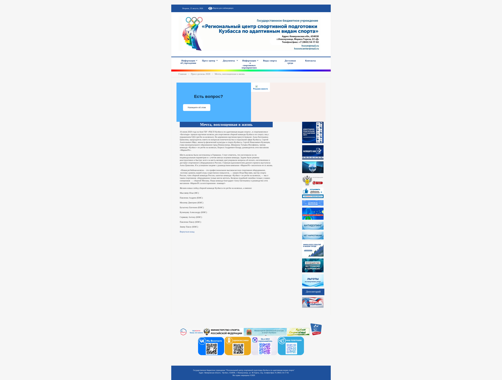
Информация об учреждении (188, 61)
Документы (229, 60)
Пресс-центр (208, 60)
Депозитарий (313, 291)
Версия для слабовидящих (222, 8)
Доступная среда (290, 61)
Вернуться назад (187, 232)
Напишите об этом (197, 107)
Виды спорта (270, 60)
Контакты (310, 60)
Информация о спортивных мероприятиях (249, 64)
